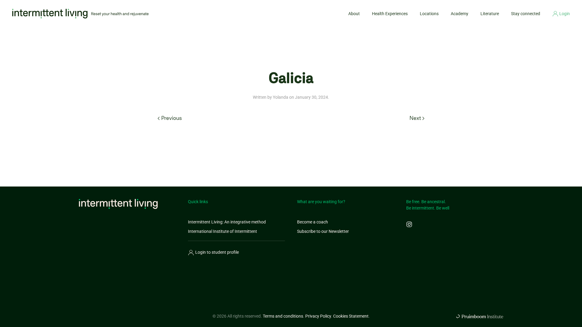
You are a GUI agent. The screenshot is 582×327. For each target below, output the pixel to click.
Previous (171, 118)
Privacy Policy (318, 316)
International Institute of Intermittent (222, 231)
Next (415, 118)
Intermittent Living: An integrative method (227, 222)
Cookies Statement (351, 316)
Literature (489, 13)
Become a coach (312, 222)
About (354, 13)
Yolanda (280, 97)
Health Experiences (390, 13)
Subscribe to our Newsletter (323, 231)
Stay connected (525, 13)
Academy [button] (459, 13)
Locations (429, 13)
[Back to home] (80, 13)
